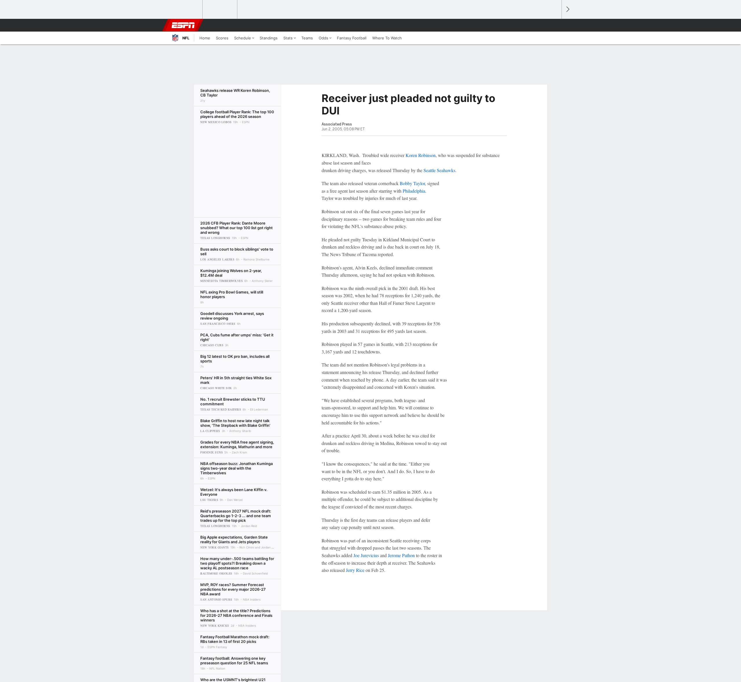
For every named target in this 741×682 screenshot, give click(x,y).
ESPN (183, 25)
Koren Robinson (421, 155)
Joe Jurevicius (366, 555)
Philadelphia (414, 191)
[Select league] (185, 9)
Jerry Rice (355, 570)
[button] (554, 25)
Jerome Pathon (401, 555)
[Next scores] (567, 9)
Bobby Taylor (412, 183)
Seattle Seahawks (439, 170)
